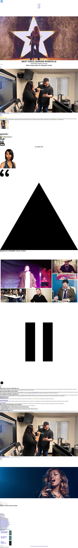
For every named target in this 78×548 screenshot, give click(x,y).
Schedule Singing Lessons (4, 519)
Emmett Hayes (35, 392)
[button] (39, 277)
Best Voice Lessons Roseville (4, 518)
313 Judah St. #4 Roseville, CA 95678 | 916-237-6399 (39, 546)
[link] (39, 456)
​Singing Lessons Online (3, 528)
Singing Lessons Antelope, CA (4, 525)
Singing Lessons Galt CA (3, 527)
